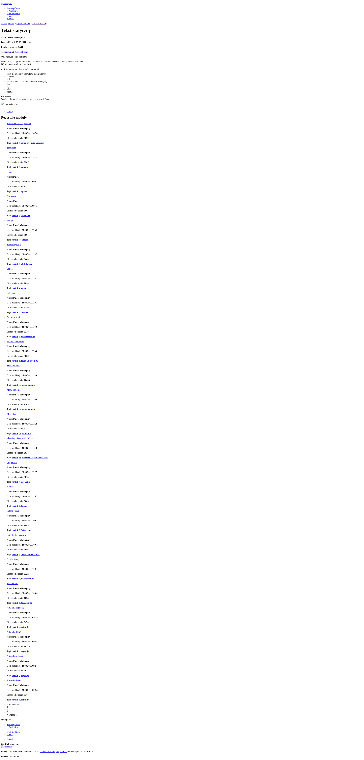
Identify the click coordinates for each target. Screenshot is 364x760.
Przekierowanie (14, 317)
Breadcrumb (12, 583)
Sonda (10, 269)
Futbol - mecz (13, 511)
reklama (24, 312)
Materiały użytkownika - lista (20, 438)
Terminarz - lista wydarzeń (19, 123)
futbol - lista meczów (30, 554)
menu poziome (28, 409)
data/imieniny (27, 578)
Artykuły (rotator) (15, 656)
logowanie (25, 482)
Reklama (11, 293)
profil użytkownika (29, 361)
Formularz (11, 196)
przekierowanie (28, 336)
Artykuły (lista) (13, 680)
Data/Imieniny (13, 559)
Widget (10, 220)
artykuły (25, 627)
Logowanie (12, 462)
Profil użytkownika (15, 341)
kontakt (24, 506)
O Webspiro (12, 11)
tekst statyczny (21, 52)
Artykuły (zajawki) (15, 607)
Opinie (10, 172)
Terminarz (11, 148)
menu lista (26, 433)
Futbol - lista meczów (16, 535)
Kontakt (10, 18)
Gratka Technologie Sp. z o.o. (53, 751)
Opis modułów (13, 13)
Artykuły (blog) (14, 632)
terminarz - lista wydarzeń (32, 143)
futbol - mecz (27, 530)
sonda (23, 288)
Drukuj (10, 111)
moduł (9, 52)
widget (25, 240)
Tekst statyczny (14, 244)
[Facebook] (6, 746)
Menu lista (11, 414)
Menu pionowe (13, 365)
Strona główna (13, 8)
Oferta (10, 16)
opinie (24, 191)
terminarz (25, 167)
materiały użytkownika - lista (35, 457)
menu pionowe (28, 385)
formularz (25, 215)
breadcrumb (26, 603)
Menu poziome (13, 390)
